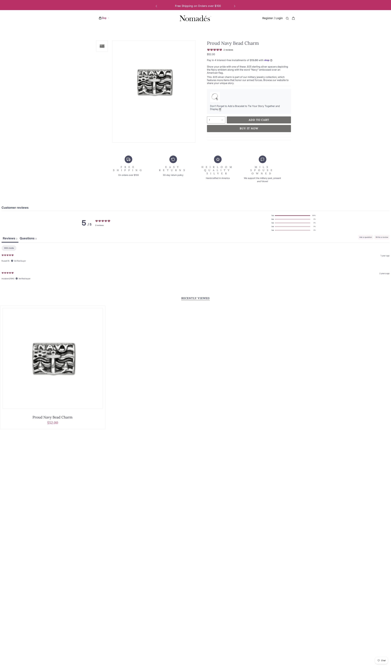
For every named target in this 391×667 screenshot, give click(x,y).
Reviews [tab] (10, 238)
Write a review (382, 237)
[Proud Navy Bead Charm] (53, 358)
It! (220, 109)
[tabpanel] (195, 265)
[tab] (28, 239)
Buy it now (249, 128)
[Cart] (293, 18)
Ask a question (365, 237)
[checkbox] (9, 248)
